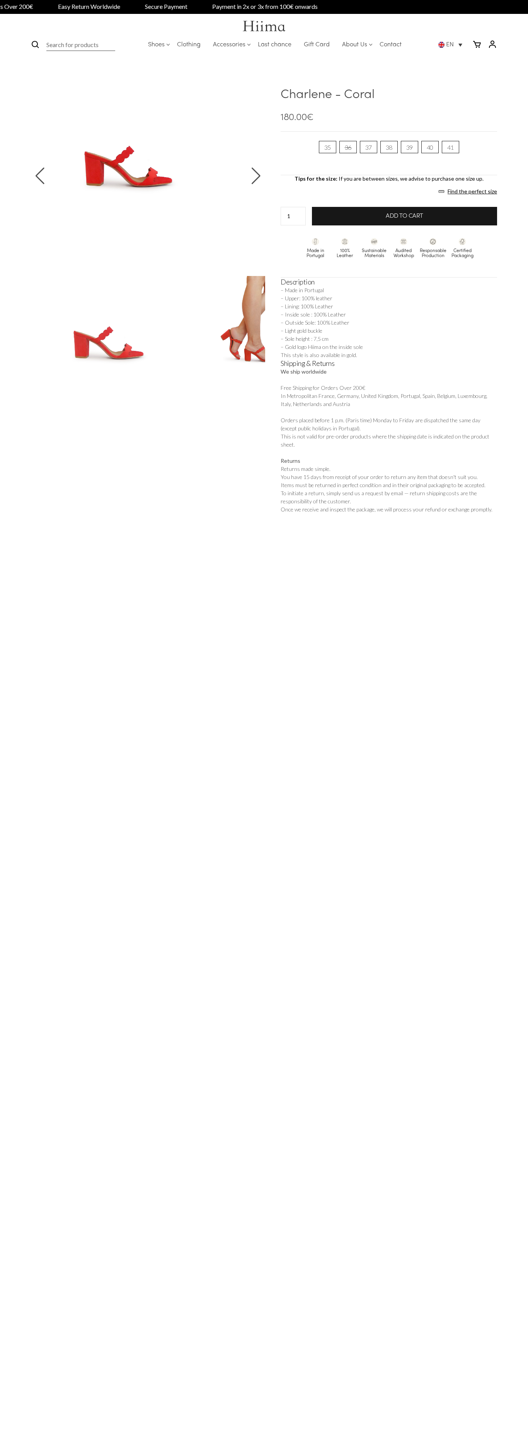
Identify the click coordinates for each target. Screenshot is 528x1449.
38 (389, 147)
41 (450, 147)
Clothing (189, 45)
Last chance (274, 45)
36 (348, 147)
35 (327, 147)
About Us (354, 45)
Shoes (156, 45)
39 (409, 147)
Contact (391, 45)
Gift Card (317, 45)
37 (368, 147)
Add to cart (404, 216)
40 (430, 147)
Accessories (229, 45)
